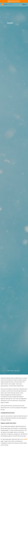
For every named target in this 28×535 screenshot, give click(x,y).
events (25, 439)
